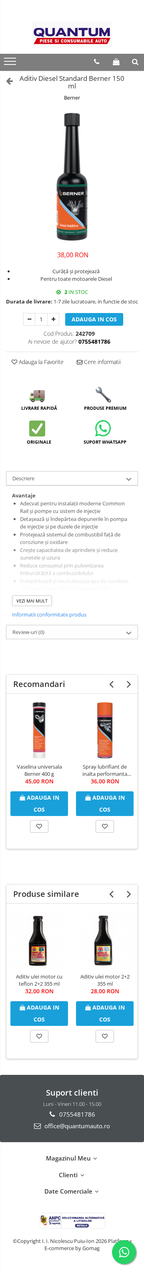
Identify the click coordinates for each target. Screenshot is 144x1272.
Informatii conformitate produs (49, 614)
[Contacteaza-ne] (96, 62)
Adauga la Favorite (40, 362)
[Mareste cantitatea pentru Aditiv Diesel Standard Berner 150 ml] (53, 319)
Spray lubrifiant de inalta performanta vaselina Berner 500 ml (105, 770)
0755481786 (76, 1114)
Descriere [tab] (23, 478)
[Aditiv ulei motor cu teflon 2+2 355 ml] (39, 940)
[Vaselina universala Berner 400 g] (39, 730)
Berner (72, 97)
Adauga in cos (94, 319)
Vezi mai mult (32, 601)
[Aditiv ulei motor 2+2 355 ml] (105, 940)
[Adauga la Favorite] (39, 826)
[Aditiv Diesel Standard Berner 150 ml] (72, 177)
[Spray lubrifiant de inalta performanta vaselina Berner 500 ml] (105, 730)
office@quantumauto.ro (76, 1126)
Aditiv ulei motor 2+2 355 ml (105, 980)
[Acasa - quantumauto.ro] (72, 35)
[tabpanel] (72, 177)
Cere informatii (101, 362)
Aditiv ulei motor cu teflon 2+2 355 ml (39, 980)
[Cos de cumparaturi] (116, 62)
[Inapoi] (6, 80)
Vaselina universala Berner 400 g (39, 770)
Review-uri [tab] (28, 632)
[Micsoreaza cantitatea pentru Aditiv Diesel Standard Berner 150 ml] (29, 319)
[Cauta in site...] (135, 62)
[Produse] (11, 64)
